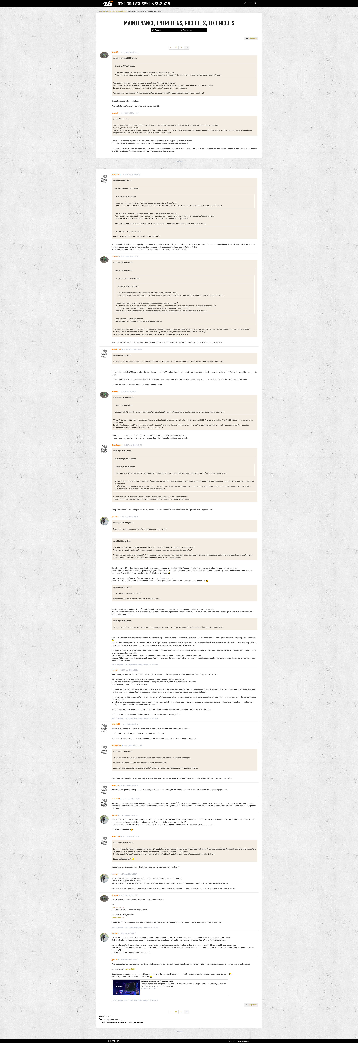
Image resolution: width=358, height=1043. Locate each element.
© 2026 (232, 1041)
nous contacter (243, 1041)
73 (176, 48)
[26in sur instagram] (233, 4)
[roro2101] (104, 803)
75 (187, 48)
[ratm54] (104, 55)
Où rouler (156, 3)
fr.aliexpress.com (118, 907)
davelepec (117, 349)
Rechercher (187, 30)
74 (181, 48)
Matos (121, 3)
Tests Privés (133, 3)
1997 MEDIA (114, 1041)
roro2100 (116, 174)
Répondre (253, 38)
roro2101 (116, 799)
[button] (250, 2)
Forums (146, 3)
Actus (167, 3)
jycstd (115, 517)
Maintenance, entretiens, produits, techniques (125, 1022)
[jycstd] (104, 521)
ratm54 (115, 52)
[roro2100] (104, 179)
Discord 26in (131, 969)
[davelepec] (104, 353)
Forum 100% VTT (106, 1016)
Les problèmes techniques (116, 11)
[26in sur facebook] (230, 4)
